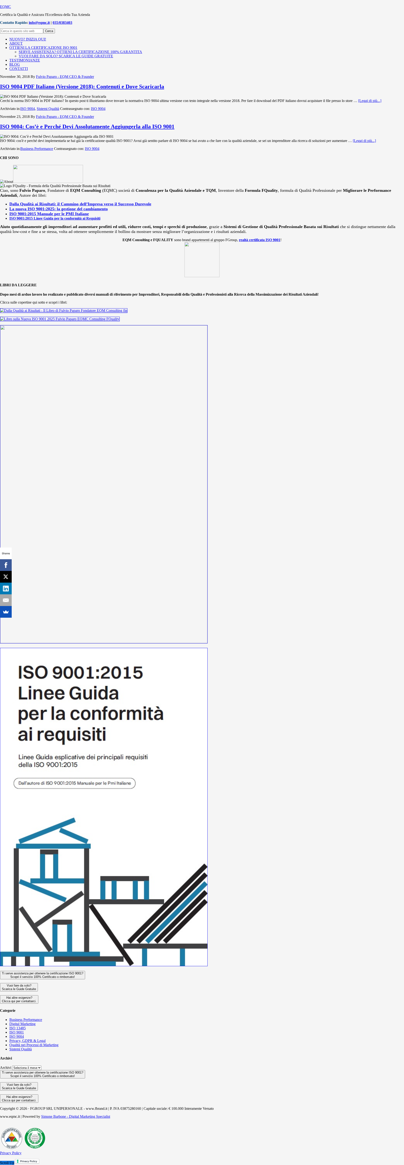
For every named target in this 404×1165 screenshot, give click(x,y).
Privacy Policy (11, 1153)
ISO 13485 (17, 1028)
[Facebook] (6, 565)
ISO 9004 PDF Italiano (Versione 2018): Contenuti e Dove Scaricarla (82, 86)
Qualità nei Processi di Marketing (33, 1045)
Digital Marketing (22, 1024)
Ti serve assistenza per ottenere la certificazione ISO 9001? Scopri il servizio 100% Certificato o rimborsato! (42, 975)
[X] (6, 577)
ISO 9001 (16, 1032)
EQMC (5, 7)
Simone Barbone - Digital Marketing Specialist (75, 1116)
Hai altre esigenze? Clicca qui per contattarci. (19, 999)
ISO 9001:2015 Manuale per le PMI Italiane (49, 213)
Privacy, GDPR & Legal (27, 1041)
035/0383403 (62, 23)
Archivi (5, 1068)
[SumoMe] (6, 612)
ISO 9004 (27, 109)
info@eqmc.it (39, 23)
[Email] (6, 600)
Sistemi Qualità (48, 109)
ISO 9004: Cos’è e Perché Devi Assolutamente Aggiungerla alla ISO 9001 (87, 126)
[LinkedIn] (6, 588)
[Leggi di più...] (369, 101)
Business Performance (36, 149)
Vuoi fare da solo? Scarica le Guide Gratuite (19, 987)
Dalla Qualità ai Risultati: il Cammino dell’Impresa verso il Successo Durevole (80, 204)
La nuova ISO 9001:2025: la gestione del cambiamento (58, 209)
